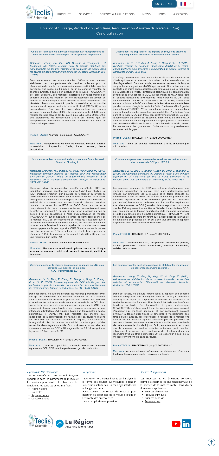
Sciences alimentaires (157, 391)
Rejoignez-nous (40, 395)
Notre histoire (39, 388)
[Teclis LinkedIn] (186, 423)
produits (91, 372)
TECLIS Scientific (36, 375)
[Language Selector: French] (185, 4)
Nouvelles (36, 392)
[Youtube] (176, 423)
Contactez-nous (40, 398)
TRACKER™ (88, 378)
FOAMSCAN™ (90, 391)
